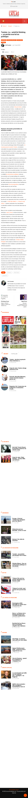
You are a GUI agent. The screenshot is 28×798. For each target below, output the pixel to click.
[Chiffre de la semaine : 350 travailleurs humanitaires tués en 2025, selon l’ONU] (6, 685)
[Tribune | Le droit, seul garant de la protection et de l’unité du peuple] (6, 590)
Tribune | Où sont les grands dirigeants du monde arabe (18, 579)
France (14, 552)
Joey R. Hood (9, 212)
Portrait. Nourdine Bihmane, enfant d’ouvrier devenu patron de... (17, 378)
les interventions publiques (12, 174)
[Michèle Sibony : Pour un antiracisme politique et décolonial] (6, 565)
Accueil (10, 26)
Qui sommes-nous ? (14, 789)
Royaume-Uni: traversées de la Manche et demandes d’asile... (17, 387)
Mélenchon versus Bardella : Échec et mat (19, 529)
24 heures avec (15, 621)
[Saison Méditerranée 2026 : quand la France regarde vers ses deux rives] (6, 650)
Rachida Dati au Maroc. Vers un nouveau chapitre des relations (19, 624)
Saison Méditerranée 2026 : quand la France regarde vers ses (19, 649)
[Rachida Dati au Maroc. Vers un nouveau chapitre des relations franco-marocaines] (6, 625)
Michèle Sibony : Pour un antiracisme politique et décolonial (19, 565)
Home (4, 26)
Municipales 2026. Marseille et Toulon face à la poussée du (19, 604)
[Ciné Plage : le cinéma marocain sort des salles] (6, 639)
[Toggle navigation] (3, 21)
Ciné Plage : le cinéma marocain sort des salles (19, 639)
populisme (5, 275)
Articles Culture (16, 445)
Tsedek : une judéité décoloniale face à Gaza (19, 554)
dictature (9, 272)
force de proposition (13, 184)
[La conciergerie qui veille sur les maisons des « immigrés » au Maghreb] (6, 674)
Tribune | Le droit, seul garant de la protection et (19, 590)
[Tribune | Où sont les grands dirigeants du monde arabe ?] (6, 580)
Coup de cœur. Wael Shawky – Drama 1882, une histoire (18, 458)
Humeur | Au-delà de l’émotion (18, 539)
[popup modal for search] (24, 21)
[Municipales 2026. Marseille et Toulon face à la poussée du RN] (6, 604)
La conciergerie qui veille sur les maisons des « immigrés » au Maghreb (19, 675)
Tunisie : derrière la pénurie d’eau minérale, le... (17, 360)
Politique (20, 40)
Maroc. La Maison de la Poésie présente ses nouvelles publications (18, 614)
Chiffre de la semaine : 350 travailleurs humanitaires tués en (19, 685)
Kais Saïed (16, 272)
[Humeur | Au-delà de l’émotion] (6, 540)
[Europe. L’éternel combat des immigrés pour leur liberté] (6, 520)
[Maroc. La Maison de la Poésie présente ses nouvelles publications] (6, 615)
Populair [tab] (14, 353)
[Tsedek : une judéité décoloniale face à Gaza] (6, 555)
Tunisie (3, 42)
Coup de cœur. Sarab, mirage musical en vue (17, 368)
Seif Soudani (8, 45)
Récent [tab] (6, 353)
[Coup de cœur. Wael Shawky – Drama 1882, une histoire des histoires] (6, 459)
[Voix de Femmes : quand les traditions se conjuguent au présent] (6, 660)
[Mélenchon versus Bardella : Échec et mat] (6, 530)
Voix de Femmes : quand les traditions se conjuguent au (19, 659)
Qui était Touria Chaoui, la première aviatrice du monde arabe (19, 448)
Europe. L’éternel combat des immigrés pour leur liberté (18, 520)
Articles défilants (11, 40)
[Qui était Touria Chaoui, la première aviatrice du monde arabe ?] (6, 449)
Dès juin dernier (18, 107)
